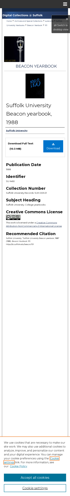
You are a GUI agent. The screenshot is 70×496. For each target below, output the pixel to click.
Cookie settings (35, 488)
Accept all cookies (35, 478)
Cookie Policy (18, 466)
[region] (35, 466)
